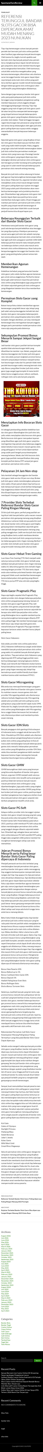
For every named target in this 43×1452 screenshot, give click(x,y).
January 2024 (6, 1302)
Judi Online (5, 1336)
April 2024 (5, 1296)
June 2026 (5, 1240)
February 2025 (6, 1274)
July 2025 (4, 1264)
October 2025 (6, 1257)
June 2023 (5, 1306)
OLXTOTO (27, 1446)
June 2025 (5, 1266)
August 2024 (6, 1287)
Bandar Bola (5, 1323)
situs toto (4, 1436)
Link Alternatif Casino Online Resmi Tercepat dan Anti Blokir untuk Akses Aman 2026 (21, 1387)
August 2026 (6, 1236)
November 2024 (7, 1281)
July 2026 (4, 1238)
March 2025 (5, 1272)
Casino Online (6, 1327)
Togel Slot (5, 12)
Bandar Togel (6, 1325)
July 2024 (4, 1289)
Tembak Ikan (5, 1340)
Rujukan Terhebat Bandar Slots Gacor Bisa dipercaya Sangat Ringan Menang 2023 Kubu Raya (20, 1210)
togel (3, 1429)
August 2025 (6, 1262)
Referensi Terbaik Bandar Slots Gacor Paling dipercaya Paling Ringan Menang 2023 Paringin (21, 1199)
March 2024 (5, 1298)
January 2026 (6, 1251)
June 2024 (5, 1291)
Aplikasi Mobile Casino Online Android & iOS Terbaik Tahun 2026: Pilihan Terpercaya (21, 1378)
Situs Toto (4, 1413)
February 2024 (6, 1300)
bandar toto (5, 1421)
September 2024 (7, 1285)
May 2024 (5, 1294)
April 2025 (5, 1270)
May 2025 (5, 1268)
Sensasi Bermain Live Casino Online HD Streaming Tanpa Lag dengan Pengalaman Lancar (19, 1374)
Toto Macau (5, 1344)
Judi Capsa (5, 1331)
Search (3, 1358)
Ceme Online (6, 1329)
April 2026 (5, 1244)
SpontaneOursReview (11, 3)
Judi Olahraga (6, 1334)
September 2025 (7, 1259)
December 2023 (7, 1304)
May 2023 (5, 1309)
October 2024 (6, 1283)
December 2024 (7, 1279)
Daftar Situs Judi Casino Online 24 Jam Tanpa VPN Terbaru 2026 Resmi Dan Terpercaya (20, 1391)
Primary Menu (40, 3)
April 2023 (5, 1311)
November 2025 (7, 1255)
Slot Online (5, 1338)
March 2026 (5, 1247)
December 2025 (7, 1253)
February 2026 (6, 1249)
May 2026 (5, 1242)
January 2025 (6, 1276)
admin (12, 42)
